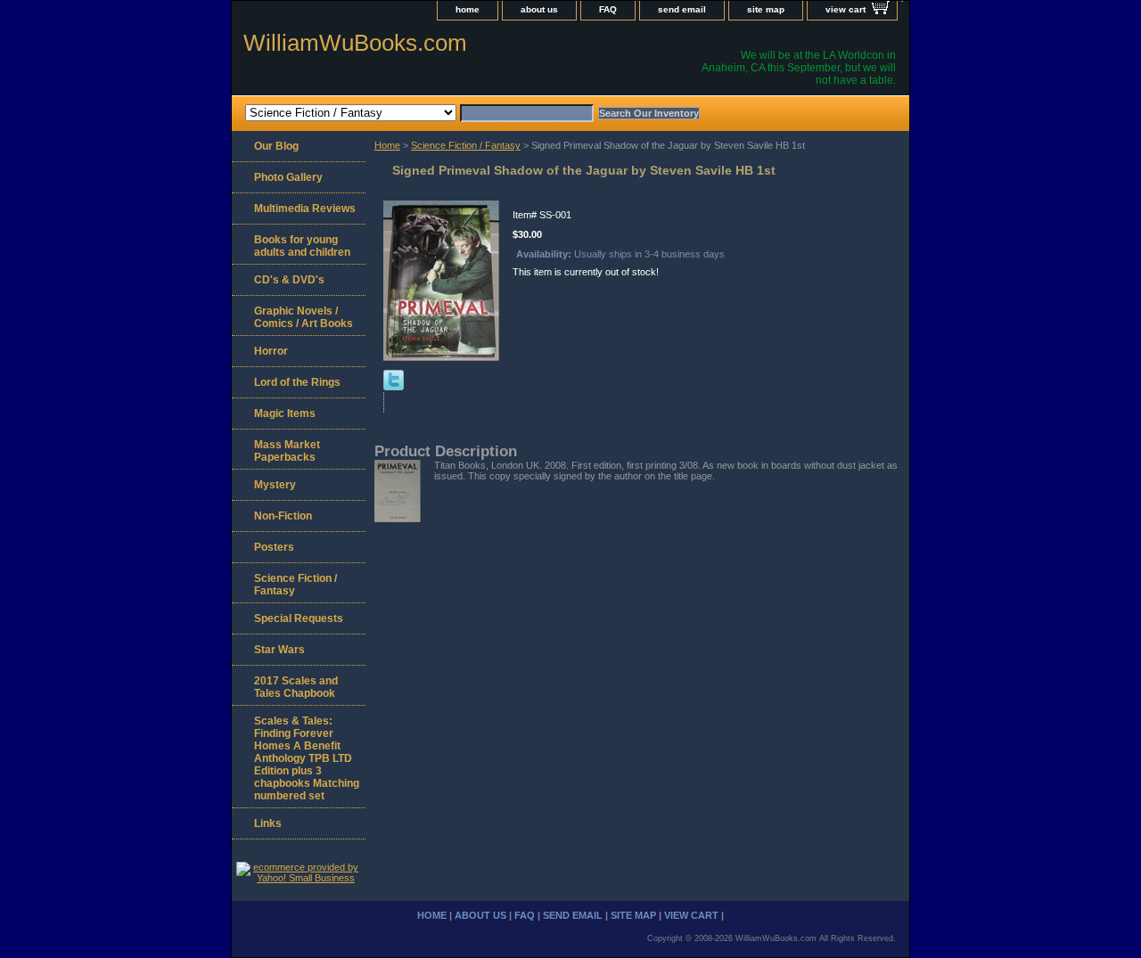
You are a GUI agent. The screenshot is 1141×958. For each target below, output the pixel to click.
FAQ (608, 9)
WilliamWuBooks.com (355, 42)
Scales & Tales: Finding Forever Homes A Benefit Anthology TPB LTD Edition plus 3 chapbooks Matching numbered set (306, 758)
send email (682, 9)
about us (539, 9)
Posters (274, 547)
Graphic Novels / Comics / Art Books (303, 317)
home (468, 9)
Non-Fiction (283, 516)
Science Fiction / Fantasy (466, 145)
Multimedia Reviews (305, 208)
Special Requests (298, 618)
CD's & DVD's (289, 280)
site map (765, 9)
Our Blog (276, 146)
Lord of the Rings (297, 382)
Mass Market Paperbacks (287, 450)
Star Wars (279, 649)
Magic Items (285, 413)
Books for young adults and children (302, 245)
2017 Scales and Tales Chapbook (296, 687)
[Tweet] (393, 386)
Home (387, 145)
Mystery (275, 485)
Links (268, 823)
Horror (271, 351)
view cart (845, 9)
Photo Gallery (288, 177)
